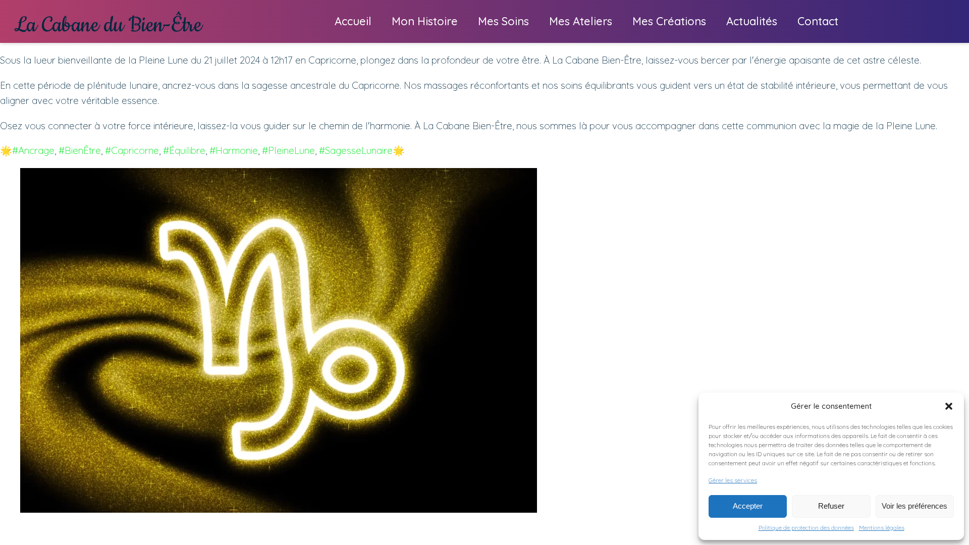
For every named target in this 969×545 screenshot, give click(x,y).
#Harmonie (233, 150)
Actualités (751, 21)
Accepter (748, 506)
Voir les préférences (914, 506)
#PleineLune (288, 150)
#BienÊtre (80, 150)
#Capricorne (132, 150)
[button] (949, 406)
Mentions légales (881, 527)
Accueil (353, 21)
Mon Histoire (425, 21)
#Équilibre (184, 150)
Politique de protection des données (806, 527)
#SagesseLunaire (356, 150)
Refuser (831, 506)
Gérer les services (733, 480)
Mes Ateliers (580, 21)
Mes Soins (503, 21)
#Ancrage (33, 150)
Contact (817, 21)
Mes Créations (669, 21)
